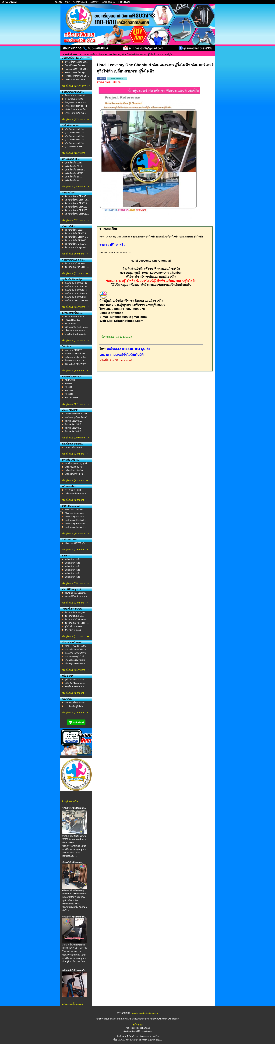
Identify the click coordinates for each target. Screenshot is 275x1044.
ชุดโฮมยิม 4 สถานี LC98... (77, 297)
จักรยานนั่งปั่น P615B (74, 616)
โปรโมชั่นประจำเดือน (72, 609)
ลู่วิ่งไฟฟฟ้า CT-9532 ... (75, 146)
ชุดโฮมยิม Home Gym (72, 279)
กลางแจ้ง (66, 555)
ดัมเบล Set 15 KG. (73, 424)
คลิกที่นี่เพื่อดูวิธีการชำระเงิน (116, 360)
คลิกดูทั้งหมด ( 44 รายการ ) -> (75, 533)
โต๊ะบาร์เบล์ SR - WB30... (76, 364)
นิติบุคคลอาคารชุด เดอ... (76, 102)
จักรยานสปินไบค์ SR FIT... (77, 267)
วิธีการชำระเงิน (80, 2)
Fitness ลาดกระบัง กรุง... (76, 69)
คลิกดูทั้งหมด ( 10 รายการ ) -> (75, 438)
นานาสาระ (67, 699)
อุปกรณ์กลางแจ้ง (72, 559)
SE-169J (69, 390)
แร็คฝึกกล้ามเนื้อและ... (72, 313)
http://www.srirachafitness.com (145, 1013)
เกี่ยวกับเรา (95, 2)
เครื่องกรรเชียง (68, 486)
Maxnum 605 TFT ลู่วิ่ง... (76, 543)
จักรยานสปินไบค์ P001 (75, 263)
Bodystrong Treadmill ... (76, 527)
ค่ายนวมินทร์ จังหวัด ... (75, 99)
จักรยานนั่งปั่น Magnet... (76, 612)
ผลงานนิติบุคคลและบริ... (73, 92)
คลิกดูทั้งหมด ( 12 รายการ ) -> (75, 220)
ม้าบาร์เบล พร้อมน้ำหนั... (76, 354)
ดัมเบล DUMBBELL (71, 410)
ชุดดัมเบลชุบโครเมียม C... (77, 417)
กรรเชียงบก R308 (73, 490)
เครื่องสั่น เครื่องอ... (71, 460)
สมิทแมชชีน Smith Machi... (77, 327)
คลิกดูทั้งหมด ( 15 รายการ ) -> (75, 186)
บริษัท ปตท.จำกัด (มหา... (76, 113)
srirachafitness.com (72, 54)
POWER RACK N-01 (74, 316)
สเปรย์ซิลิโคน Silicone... (76, 593)
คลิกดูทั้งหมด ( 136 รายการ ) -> (76, 86)
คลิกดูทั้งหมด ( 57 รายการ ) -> (75, 119)
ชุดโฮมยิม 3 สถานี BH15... (77, 293)
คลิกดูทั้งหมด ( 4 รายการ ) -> (75, 480)
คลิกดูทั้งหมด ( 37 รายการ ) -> (75, 404)
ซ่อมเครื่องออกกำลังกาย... (76, 649)
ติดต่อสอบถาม (109, 2)
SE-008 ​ (68, 383)
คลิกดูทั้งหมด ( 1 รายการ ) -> (75, 454)
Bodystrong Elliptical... (75, 516)
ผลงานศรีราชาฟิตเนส (95, 54)
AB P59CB (70, 380)
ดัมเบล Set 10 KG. (73, 421)
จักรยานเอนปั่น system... (76, 247)
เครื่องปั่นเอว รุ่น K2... (74, 467)
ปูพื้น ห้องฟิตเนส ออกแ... (76, 679)
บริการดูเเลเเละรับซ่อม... (76, 660)
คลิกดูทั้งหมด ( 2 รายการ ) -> (75, 273)
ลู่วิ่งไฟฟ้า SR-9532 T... (75, 626)
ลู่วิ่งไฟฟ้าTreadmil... (71, 125)
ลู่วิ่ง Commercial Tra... (75, 129)
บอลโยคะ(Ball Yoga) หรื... (77, 463)
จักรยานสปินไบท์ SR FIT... (77, 619)
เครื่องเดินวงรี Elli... (71, 159)
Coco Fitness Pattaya (75, 65)
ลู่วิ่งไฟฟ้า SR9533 (73, 630)
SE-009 (68, 387)
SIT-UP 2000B (71, 397)
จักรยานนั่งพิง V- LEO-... (76, 244)
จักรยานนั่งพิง (68, 226)
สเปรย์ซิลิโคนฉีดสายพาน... (77, 596)
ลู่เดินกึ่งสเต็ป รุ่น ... (73, 177)
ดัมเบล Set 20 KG (73, 428)
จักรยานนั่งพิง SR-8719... (76, 233)
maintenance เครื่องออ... (76, 79)
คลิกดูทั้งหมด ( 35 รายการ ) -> (75, 153)
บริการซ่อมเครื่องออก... (72, 642)
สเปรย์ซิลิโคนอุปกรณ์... (72, 589)
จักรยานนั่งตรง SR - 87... (76, 196)
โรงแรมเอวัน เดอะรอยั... (76, 95)
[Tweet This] (117, 79)
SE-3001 (69, 394)
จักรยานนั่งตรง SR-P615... (77, 214)
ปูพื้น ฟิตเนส (67, 676)
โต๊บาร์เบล (66, 346)
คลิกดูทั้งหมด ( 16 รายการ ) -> (75, 583)
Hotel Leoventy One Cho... (77, 76)
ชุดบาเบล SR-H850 (73, 350)
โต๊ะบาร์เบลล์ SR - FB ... (76, 361)
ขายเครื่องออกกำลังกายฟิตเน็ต (110, 1019)
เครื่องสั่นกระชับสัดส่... (75, 470)
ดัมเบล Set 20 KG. (73, 431)
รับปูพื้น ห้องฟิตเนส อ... (75, 686)
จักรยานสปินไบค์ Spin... (73, 260)
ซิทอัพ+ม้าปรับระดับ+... (72, 376)
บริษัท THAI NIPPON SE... (77, 106)
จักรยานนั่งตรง (68, 192)
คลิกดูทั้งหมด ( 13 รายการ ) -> (75, 340)
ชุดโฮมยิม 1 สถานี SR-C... (77, 290)
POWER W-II (71, 323)
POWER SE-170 (72, 320)
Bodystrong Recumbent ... (77, 523)
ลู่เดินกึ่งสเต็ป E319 (73, 166)
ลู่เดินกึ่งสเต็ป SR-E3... (75, 170)
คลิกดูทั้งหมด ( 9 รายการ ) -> (75, 254)
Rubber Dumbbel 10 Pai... (77, 414)
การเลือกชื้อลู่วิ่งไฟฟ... (75, 706)
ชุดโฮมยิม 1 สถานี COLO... (77, 286)
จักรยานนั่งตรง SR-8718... (77, 200)
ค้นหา (67, 2)
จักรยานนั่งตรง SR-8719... (77, 203)
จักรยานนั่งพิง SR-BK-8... (76, 237)
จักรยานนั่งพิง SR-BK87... (76, 240)
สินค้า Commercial (71, 506)
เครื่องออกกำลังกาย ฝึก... (76, 357)
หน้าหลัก (59, 2)
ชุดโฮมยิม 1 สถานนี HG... (77, 283)
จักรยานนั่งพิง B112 (73, 230)
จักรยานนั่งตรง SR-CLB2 (76, 207)
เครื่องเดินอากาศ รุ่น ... (75, 474)
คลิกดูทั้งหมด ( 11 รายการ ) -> (75, 307)
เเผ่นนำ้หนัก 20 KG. (74, 447)
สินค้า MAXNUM (69, 539)
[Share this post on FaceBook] (101, 79)
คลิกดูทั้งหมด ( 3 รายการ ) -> (75, 693)
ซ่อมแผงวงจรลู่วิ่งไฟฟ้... (75, 656)
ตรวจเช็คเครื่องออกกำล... (76, 62)
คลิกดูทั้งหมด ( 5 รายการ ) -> (75, 370)
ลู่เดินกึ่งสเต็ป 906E (73, 163)
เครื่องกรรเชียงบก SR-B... (76, 493)
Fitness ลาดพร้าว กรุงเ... (76, 72)
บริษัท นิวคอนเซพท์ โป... (76, 109)
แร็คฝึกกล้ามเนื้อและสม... (76, 330)
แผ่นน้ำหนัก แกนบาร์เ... (73, 444)
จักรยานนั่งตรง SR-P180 (76, 210)
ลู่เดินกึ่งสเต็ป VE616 (74, 173)
